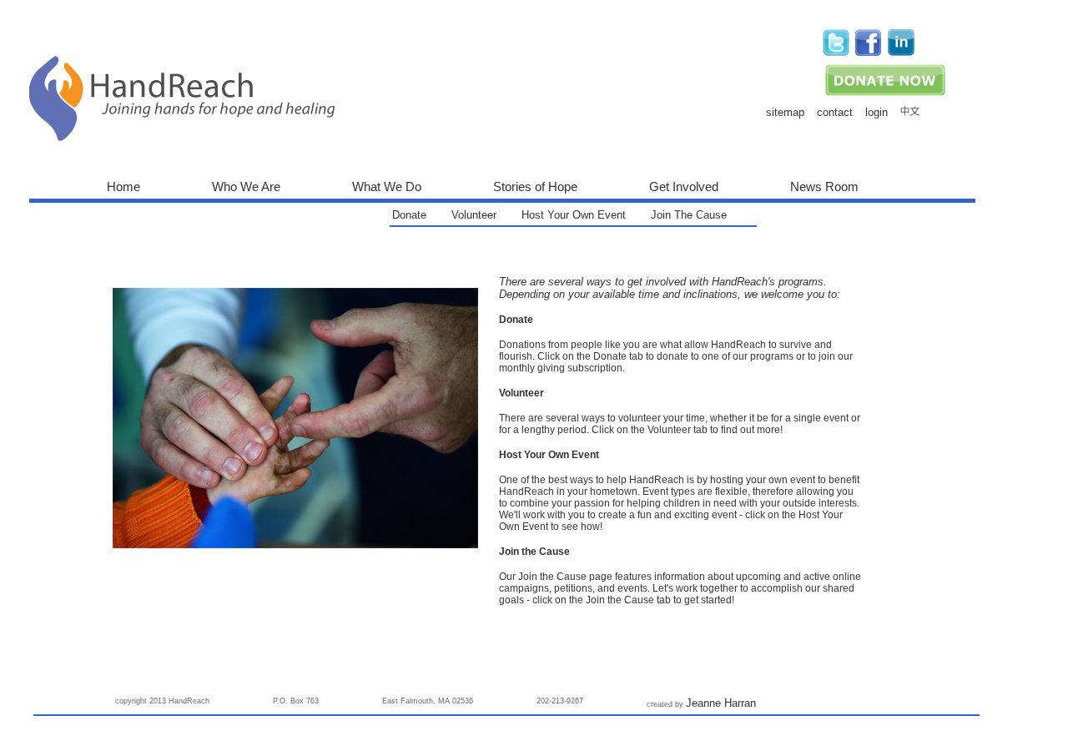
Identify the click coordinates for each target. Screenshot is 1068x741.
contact (835, 112)
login (876, 112)
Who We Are (246, 186)
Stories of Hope (535, 186)
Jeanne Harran (721, 703)
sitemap (785, 112)
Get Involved (683, 186)
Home (123, 186)
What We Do (386, 186)
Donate (409, 215)
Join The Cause (689, 215)
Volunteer (473, 215)
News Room (824, 186)
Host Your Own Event (573, 215)
